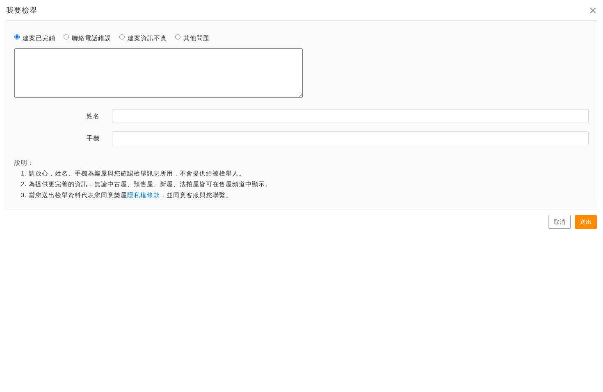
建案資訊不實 (147, 37)
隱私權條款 (143, 194)
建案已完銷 (39, 37)
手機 (93, 137)
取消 (559, 222)
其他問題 (196, 37)
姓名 (93, 115)
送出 (586, 222)
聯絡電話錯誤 (91, 37)
